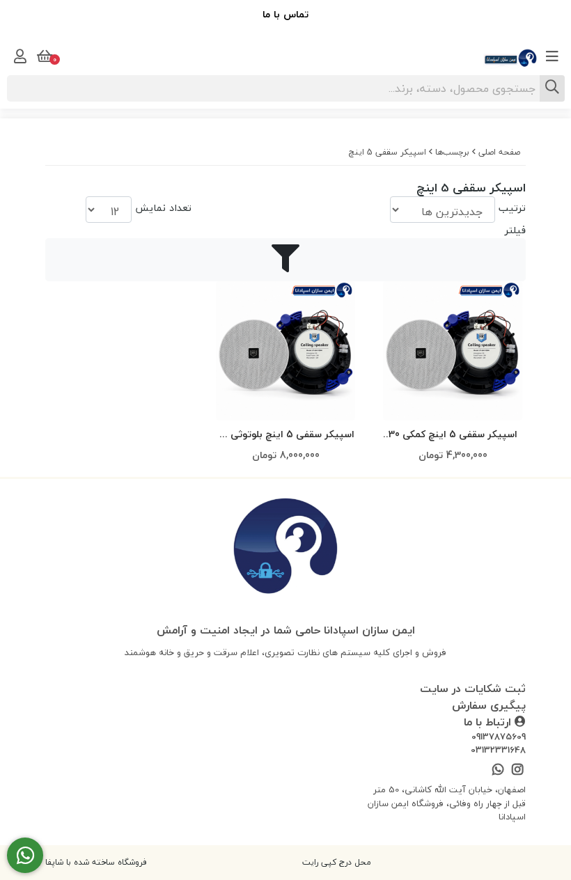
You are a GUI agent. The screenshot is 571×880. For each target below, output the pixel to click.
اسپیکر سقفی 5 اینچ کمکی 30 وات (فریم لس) (453, 434)
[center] (552, 88)
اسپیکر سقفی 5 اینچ (387, 152)
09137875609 (498, 737)
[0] (43, 56)
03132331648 (498, 750)
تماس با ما (285, 14)
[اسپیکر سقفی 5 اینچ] (285, 548)
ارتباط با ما (489, 722)
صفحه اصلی (499, 152)
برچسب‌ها (452, 152)
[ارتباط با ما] (25, 855)
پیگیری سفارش (489, 705)
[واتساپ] (498, 770)
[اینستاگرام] (518, 770)
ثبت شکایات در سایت (473, 688)
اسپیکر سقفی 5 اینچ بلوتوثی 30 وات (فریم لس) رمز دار (285, 434)
